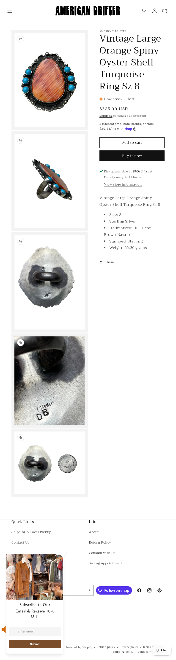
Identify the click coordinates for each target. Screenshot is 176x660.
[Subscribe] (88, 590)
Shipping (106, 115)
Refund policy (106, 647)
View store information (123, 184)
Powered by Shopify (79, 647)
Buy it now (132, 156)
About (94, 532)
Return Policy (100, 542)
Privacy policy (129, 647)
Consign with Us (102, 553)
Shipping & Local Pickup (31, 532)
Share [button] (109, 262)
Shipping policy (123, 652)
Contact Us (20, 542)
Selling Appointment (105, 563)
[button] (10, 11)
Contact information (151, 652)
